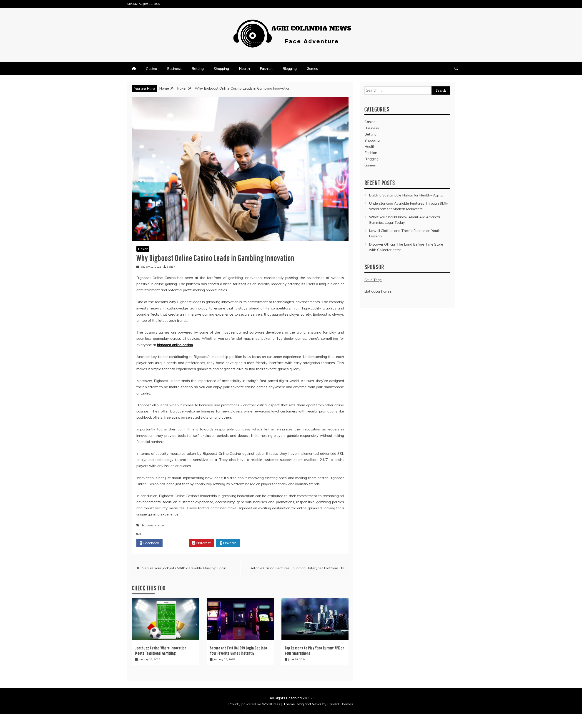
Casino (151, 68)
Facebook (150, 543)
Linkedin (229, 543)
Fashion (266, 68)
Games (312, 68)
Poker (143, 248)
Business (174, 68)
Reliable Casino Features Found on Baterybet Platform (294, 568)
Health (244, 68)
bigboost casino (153, 525)
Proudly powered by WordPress (254, 704)
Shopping (221, 68)
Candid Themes (340, 704)
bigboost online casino (175, 344)
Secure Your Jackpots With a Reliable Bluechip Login (184, 568)
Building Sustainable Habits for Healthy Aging (406, 195)
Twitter (177, 543)
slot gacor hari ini (377, 291)
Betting (198, 68)
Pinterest (203, 543)
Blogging (290, 68)
